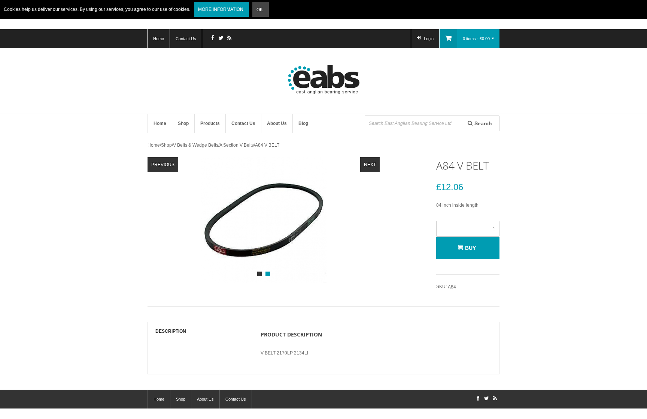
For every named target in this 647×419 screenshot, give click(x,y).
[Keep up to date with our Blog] (229, 38)
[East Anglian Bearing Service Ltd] (323, 80)
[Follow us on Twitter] (221, 38)
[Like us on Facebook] (213, 38)
